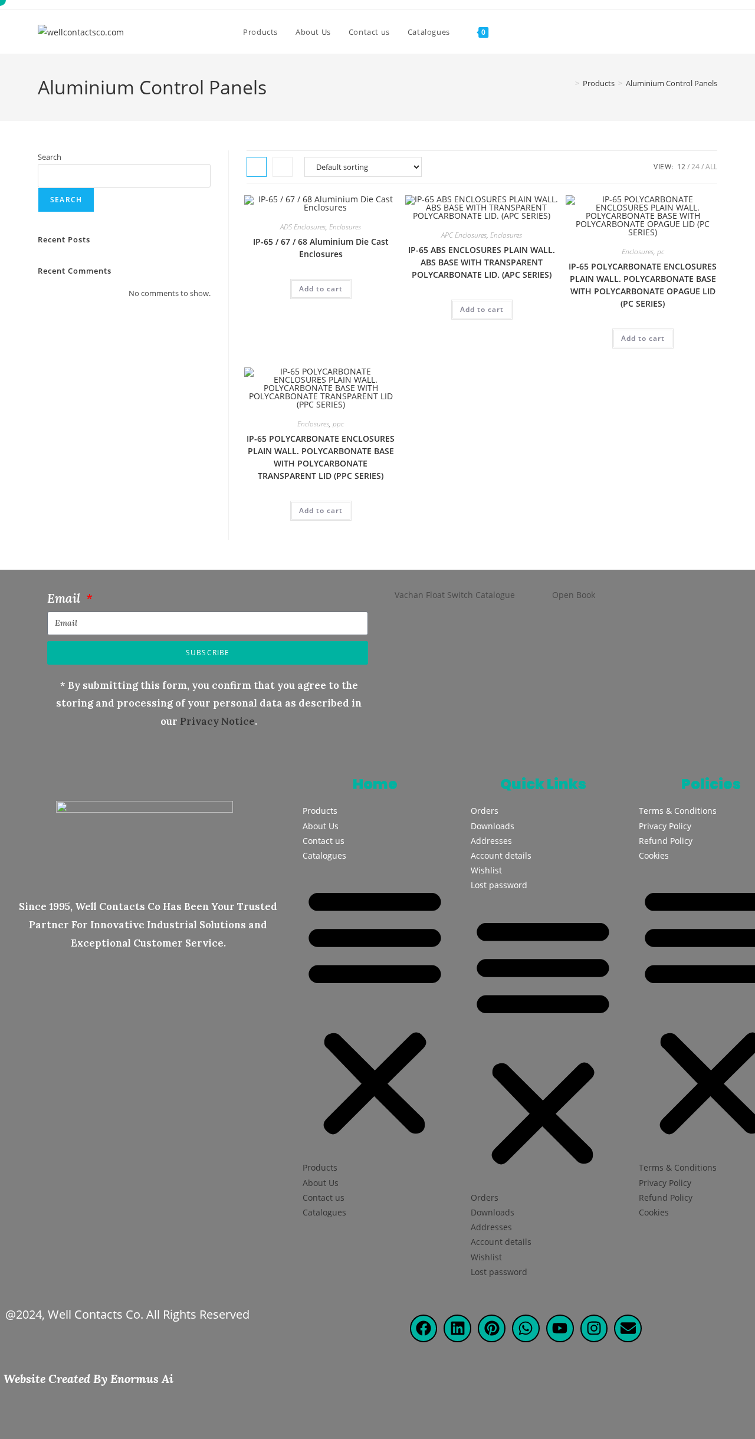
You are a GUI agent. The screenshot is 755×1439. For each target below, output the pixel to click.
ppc (338, 424)
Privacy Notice (217, 721)
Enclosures (345, 227)
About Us (321, 826)
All (711, 167)
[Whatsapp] (526, 1328)
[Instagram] (594, 1328)
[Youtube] (560, 1328)
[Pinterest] (491, 1328)
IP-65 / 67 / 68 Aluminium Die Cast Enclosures (321, 247)
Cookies (654, 855)
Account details (501, 855)
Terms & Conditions (678, 810)
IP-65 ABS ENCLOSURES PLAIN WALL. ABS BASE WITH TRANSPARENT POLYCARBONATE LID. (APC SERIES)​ (481, 262)
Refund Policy (665, 840)
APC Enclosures (464, 235)
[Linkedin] (457, 1328)
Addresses (491, 840)
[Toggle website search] (509, 32)
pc (660, 252)
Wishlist (486, 870)
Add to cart (321, 289)
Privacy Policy (665, 826)
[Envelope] (628, 1328)
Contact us (323, 840)
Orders (484, 810)
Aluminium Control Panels (671, 83)
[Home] (569, 83)
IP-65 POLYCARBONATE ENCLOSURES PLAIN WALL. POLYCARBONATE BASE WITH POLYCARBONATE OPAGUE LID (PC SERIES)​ (643, 285)
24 (695, 167)
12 (681, 167)
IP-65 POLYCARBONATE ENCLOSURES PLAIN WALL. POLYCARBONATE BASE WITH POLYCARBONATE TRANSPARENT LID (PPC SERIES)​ (321, 457)
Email (65, 598)
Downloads (492, 826)
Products (320, 810)
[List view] (283, 167)
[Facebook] (424, 1328)
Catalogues (324, 855)
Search (49, 157)
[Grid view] (257, 167)
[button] (375, 1011)
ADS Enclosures (303, 227)
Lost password (499, 885)
